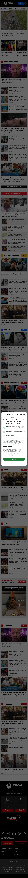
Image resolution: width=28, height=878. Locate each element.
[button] (14, 436)
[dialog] (14, 439)
